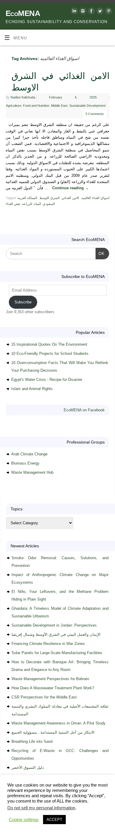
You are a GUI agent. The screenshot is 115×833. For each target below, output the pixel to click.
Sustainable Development (87, 105)
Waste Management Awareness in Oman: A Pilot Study (59, 723)
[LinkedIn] (73, 12)
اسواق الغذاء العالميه (95, 198)
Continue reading (70, 188)
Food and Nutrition (36, 105)
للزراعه (27, 204)
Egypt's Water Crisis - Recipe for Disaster (46, 379)
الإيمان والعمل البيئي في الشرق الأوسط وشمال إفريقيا (56, 634)
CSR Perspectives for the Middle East (44, 697)
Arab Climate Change (29, 454)
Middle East (59, 105)
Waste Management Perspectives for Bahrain (50, 679)
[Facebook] (90, 12)
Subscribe (23, 302)
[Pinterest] (108, 12)
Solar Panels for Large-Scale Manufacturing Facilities (57, 653)
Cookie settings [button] (24, 819)
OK (100, 253)
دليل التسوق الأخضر (28, 767)
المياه (37, 204)
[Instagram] (82, 12)
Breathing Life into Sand (32, 741)
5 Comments (95, 114)
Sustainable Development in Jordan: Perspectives (54, 625)
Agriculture (13, 105)
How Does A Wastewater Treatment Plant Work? (53, 688)
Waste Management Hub (32, 472)
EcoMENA (23, 13)
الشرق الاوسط (50, 198)
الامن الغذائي (70, 198)
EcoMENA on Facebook (84, 410)
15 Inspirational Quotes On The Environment (49, 344)
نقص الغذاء (13, 204)
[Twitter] (99, 12)
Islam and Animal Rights (32, 388)
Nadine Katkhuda (23, 97)
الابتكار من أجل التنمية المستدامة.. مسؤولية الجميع (53, 732)
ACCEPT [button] (54, 819)
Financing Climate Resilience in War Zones (48, 643)
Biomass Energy (25, 463)
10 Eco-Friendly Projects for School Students (49, 353)
